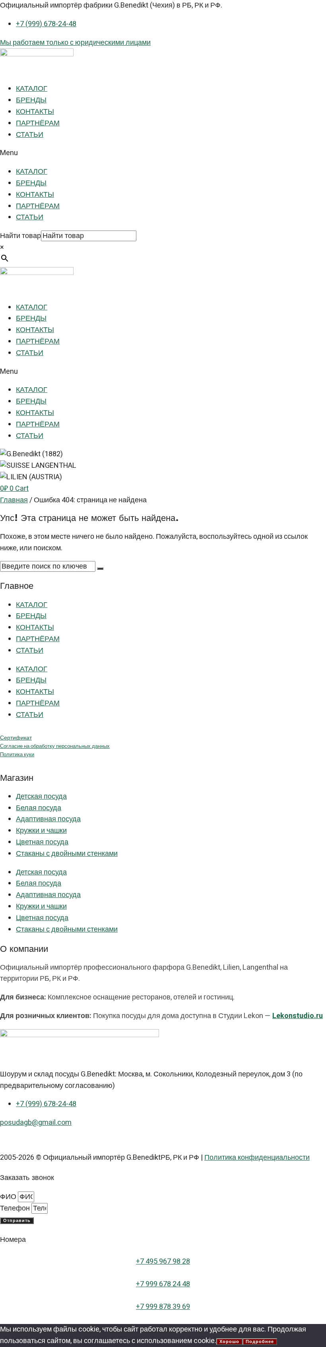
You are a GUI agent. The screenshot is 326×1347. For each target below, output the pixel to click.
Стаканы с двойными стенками (67, 853)
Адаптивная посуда (48, 819)
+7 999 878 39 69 (163, 1306)
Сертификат (16, 738)
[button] (163, 153)
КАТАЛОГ (31, 88)
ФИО (9, 1196)
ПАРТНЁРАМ (38, 123)
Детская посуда (41, 796)
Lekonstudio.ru (297, 1016)
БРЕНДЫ (31, 100)
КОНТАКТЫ (35, 111)
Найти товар (20, 236)
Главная (14, 500)
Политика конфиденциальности (257, 1157)
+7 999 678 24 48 (163, 1284)
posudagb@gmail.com (36, 1122)
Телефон (15, 1208)
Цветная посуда (42, 842)
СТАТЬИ (29, 134)
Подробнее (260, 1341)
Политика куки (17, 755)
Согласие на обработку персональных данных (55, 746)
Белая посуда (38, 808)
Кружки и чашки (41, 830)
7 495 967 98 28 (165, 1261)
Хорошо (229, 1341)
